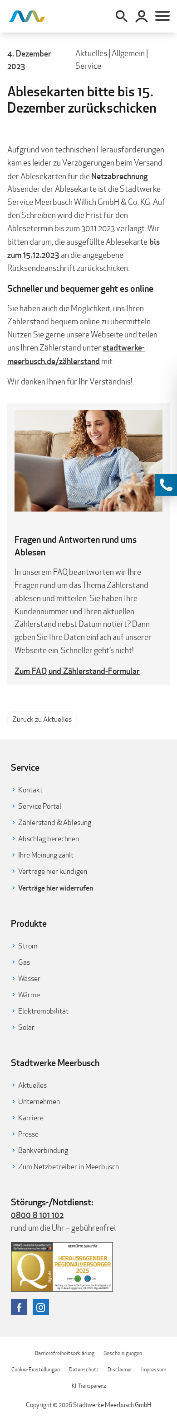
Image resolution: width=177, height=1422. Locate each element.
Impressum (153, 1369)
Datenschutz (83, 1369)
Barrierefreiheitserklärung (64, 1353)
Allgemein (128, 53)
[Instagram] (41, 1307)
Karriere (31, 1118)
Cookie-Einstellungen (35, 1369)
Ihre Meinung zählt (46, 855)
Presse (28, 1134)
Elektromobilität (43, 1011)
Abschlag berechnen (48, 839)
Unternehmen (39, 1101)
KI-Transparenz (89, 1385)
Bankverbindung (43, 1150)
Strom (28, 946)
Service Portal (39, 806)
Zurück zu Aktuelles (42, 719)
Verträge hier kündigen (52, 871)
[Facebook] (19, 1307)
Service (88, 66)
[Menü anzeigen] (162, 16)
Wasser (29, 978)
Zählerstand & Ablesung (54, 822)
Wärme (29, 995)
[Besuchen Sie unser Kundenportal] (141, 16)
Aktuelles (91, 53)
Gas (24, 962)
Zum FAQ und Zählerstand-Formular (77, 670)
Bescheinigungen (122, 1353)
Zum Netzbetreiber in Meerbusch (68, 1166)
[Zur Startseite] (27, 16)
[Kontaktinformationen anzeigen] (166, 485)
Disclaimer (120, 1369)
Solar (26, 1027)
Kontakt (30, 790)
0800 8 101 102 (37, 1214)
